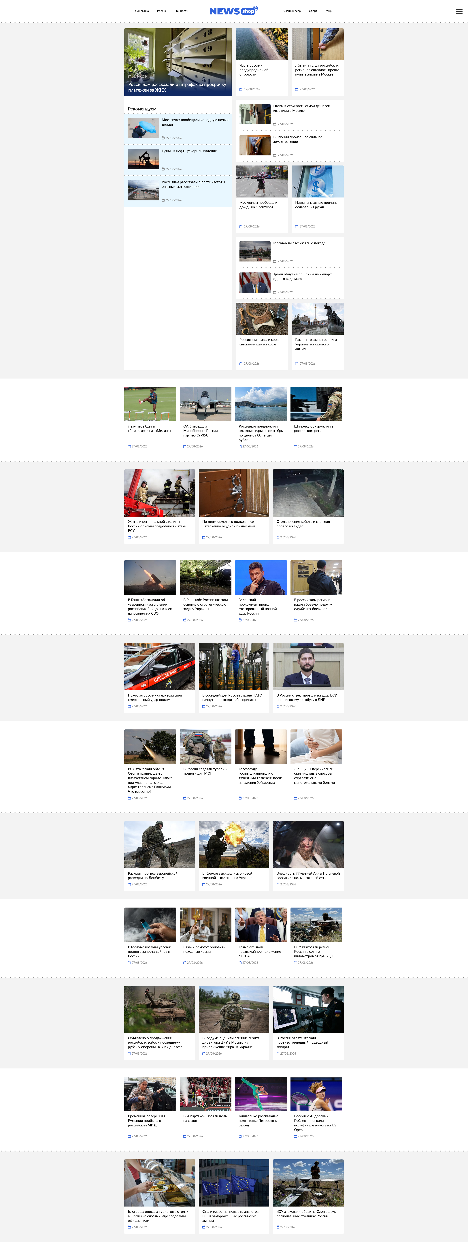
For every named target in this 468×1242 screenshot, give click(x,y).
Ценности (181, 10)
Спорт (313, 10)
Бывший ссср (292, 10)
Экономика (141, 10)
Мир (329, 10)
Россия (162, 10)
